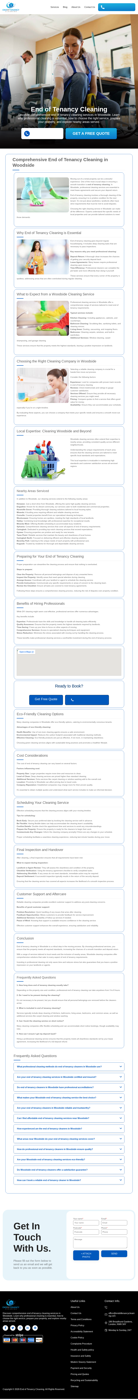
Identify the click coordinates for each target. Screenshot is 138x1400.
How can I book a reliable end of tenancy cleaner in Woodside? (49, 1180)
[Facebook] (5, 1328)
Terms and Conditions (81, 1319)
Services (55, 7)
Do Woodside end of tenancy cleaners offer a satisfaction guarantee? (52, 1170)
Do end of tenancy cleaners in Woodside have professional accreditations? (55, 1087)
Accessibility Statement (82, 1331)
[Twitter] (12, 1328)
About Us (75, 7)
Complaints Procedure (81, 1344)
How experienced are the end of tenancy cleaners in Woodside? (49, 1129)
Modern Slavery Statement (83, 1362)
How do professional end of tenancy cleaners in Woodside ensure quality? (55, 1149)
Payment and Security (81, 1368)
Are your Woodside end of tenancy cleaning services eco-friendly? (51, 1159)
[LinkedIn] (27, 1328)
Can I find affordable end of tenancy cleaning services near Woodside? (53, 1118)
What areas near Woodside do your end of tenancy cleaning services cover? (56, 1139)
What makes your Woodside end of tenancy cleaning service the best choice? (56, 1097)
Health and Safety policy (82, 1350)
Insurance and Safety (81, 1356)
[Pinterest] (35, 1328)
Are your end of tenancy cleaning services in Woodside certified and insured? (56, 1077)
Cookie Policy (77, 1337)
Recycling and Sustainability (84, 1380)
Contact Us (89, 7)
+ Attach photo (86, 1255)
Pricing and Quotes (80, 1374)
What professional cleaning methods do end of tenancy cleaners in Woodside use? (59, 1066)
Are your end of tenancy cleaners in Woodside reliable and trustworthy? (53, 1108)
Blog (65, 7)
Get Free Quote (46, 699)
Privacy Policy (77, 1325)
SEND (114, 1254)
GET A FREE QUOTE (91, 133)
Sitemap (75, 1386)
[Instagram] (20, 1328)
